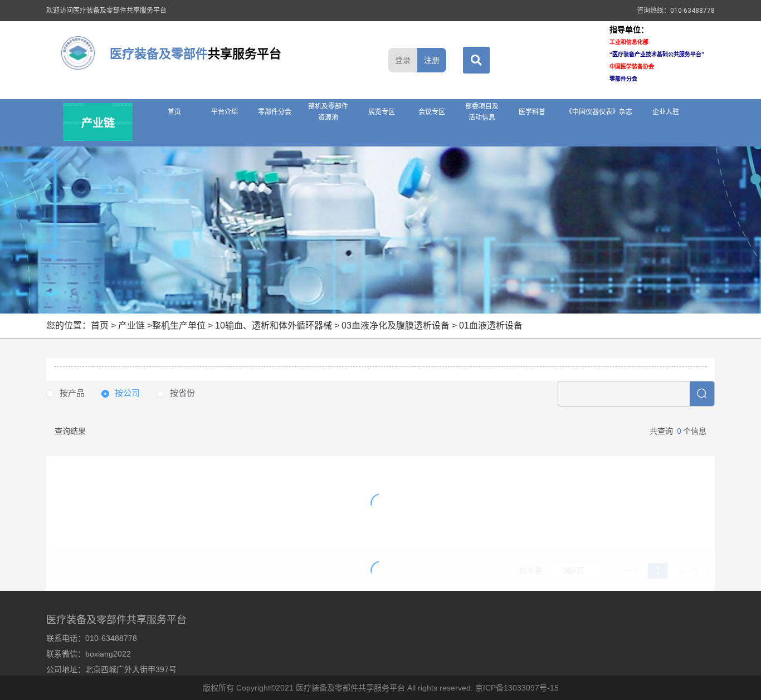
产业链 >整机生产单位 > (166, 325)
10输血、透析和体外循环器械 (273, 325)
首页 (174, 112)
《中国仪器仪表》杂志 (598, 112)
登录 (403, 60)
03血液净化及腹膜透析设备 (396, 325)
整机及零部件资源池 (328, 111)
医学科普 (532, 112)
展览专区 (381, 112)
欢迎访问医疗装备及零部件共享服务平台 (106, 10)
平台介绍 (224, 112)
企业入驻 (665, 112)
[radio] (65, 393)
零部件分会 (274, 112)
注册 (432, 60)
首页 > (104, 325)
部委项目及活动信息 (482, 111)
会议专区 (431, 112)
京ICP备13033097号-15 (517, 687)
